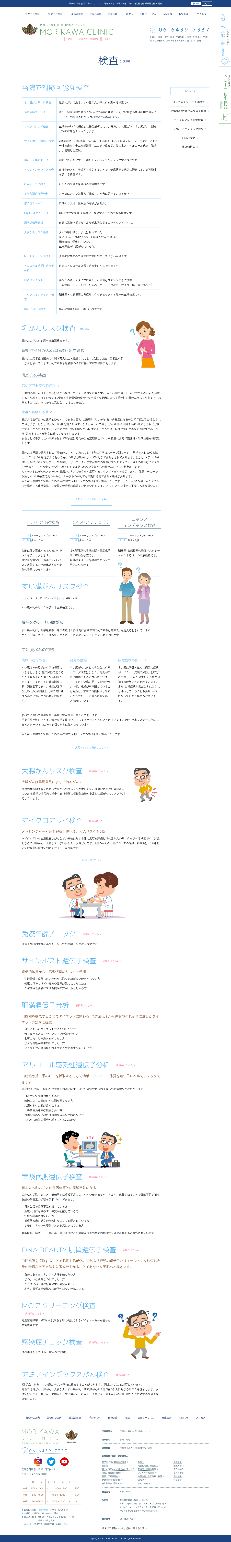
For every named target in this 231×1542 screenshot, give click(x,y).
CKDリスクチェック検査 (189, 128)
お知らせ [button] (183, 14)
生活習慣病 (77, 14)
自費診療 (113, 1417)
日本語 (196, 3)
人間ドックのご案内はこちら (90, 499)
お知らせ (183, 1417)
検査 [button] (128, 14)
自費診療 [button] (112, 14)
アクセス (201, 14)
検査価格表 (188, 146)
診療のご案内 (54, 1417)
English (206, 3)
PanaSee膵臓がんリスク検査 (188, 111)
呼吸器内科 (95, 14)
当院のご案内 (33, 1417)
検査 (127, 1417)
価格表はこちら (97, 771)
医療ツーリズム (147, 14)
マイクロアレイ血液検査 (188, 120)
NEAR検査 (188, 137)
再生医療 (167, 14)
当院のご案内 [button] (32, 14)
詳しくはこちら (90, 859)
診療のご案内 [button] (55, 14)
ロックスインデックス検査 (188, 102)
